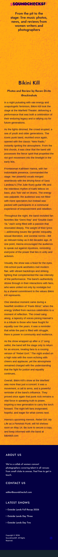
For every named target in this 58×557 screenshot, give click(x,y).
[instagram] (51, 538)
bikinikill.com (11, 435)
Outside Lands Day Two (19, 522)
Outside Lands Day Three (20, 516)
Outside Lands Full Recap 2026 (23, 509)
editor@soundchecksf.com (19, 492)
